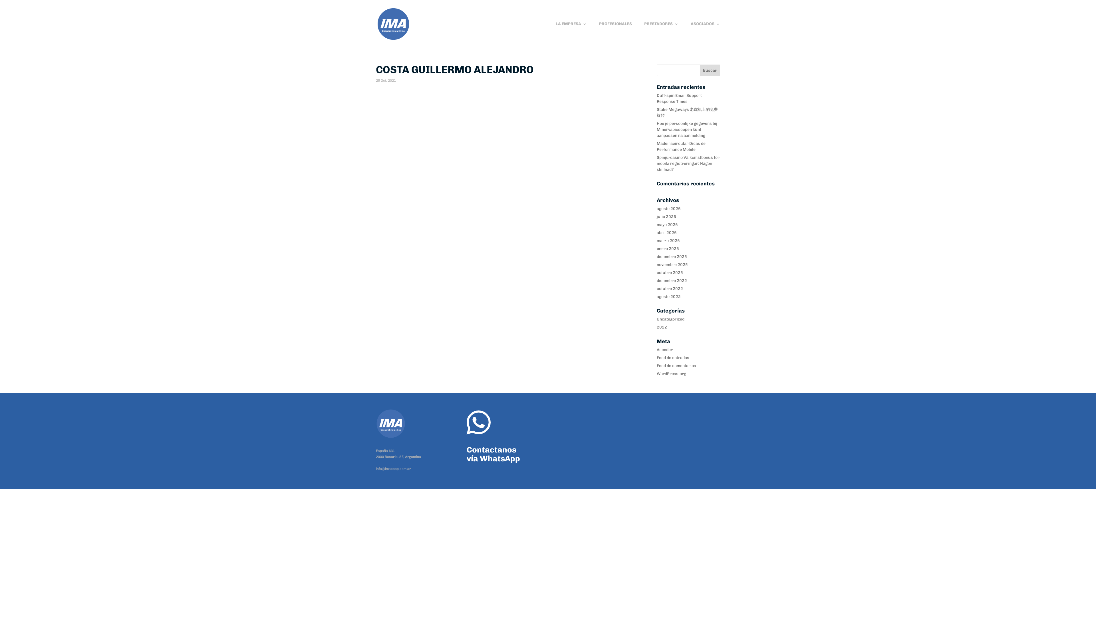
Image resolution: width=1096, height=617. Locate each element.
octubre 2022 (670, 288)
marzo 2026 (668, 240)
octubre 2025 (670, 272)
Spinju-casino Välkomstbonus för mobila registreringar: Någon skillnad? (688, 163)
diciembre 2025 (672, 256)
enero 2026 (668, 248)
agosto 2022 (669, 296)
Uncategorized (670, 319)
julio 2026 (666, 216)
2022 (662, 327)
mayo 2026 (667, 224)
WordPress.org (671, 373)
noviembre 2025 (672, 264)
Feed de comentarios (676, 365)
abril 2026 (667, 232)
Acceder (665, 349)
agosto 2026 (669, 208)
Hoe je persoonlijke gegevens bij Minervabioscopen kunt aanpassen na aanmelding (687, 129)
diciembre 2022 (672, 280)
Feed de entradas (673, 357)
